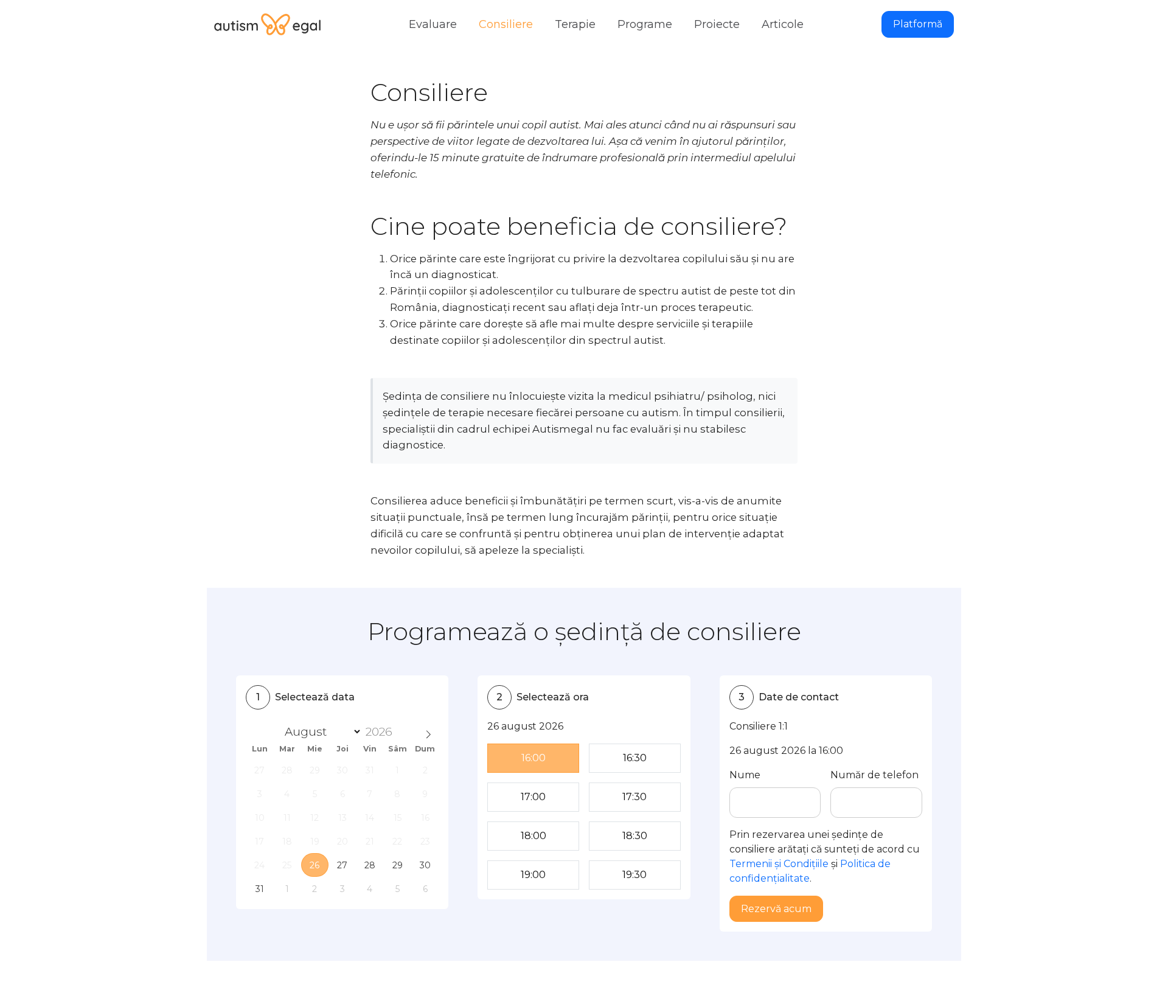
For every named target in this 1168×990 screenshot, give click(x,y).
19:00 (533, 874)
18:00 (533, 836)
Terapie (575, 24)
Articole (783, 24)
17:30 (634, 797)
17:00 (533, 797)
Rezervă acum (776, 909)
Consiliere (506, 24)
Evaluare (433, 24)
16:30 (635, 758)
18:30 (634, 836)
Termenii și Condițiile (779, 864)
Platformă (917, 24)
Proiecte (717, 24)
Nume (744, 775)
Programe (644, 24)
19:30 (634, 874)
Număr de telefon (874, 775)
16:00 (533, 758)
